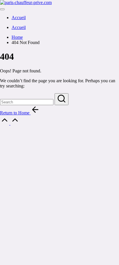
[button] (61, 99)
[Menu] (2, 9)
